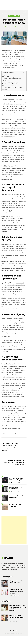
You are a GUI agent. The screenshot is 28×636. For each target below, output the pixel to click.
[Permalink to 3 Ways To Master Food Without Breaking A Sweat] (5, 480)
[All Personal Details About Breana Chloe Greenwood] (4, 592)
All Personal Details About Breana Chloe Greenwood (16, 591)
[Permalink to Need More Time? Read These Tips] (5, 507)
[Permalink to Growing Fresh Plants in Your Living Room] (5, 498)
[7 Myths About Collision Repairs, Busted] (4, 583)
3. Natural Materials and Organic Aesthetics (12, 79)
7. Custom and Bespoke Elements (12, 87)
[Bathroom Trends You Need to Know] (11, 433)
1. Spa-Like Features (8, 75)
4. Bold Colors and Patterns (11, 82)
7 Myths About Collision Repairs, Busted (17, 582)
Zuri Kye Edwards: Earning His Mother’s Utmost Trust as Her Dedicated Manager (17, 608)
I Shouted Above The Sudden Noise (15, 488)
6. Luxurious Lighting (8, 85)
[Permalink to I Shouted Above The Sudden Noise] (5, 489)
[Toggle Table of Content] (23, 73)
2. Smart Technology (8, 77)
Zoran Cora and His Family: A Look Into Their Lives (16, 617)
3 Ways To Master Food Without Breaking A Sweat (17, 479)
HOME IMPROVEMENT (14, 15)
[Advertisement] (14, 530)
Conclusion (6, 89)
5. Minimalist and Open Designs (12, 84)
